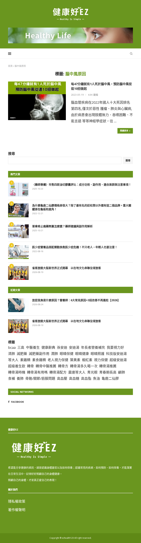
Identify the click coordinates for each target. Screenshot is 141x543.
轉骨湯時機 (16, 372)
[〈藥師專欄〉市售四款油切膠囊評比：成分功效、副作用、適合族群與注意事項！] (18, 189)
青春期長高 (107, 372)
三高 (20, 347)
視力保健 (101, 360)
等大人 (13, 360)
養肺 (20, 378)
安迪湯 (74, 347)
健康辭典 (48, 347)
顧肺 (121, 372)
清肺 (11, 353)
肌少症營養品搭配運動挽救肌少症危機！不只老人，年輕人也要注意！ (74, 247)
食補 (11, 378)
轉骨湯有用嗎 (37, 372)
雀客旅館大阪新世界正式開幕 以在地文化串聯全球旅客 (66, 268)
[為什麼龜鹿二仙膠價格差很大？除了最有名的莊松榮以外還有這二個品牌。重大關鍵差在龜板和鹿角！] (18, 210)
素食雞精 (39, 360)
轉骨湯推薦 (107, 366)
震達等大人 (76, 372)
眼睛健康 (82, 353)
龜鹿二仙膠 (110, 378)
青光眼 (92, 372)
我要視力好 (115, 347)
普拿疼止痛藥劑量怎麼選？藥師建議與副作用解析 (62, 226)
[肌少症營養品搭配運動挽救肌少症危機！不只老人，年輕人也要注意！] (18, 252)
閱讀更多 (124, 130)
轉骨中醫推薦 (46, 366)
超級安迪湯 (118, 360)
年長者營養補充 (93, 347)
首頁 (10, 65)
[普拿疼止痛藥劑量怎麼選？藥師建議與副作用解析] (18, 231)
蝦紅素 (87, 360)
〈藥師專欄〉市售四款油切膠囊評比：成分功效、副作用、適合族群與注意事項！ (81, 184)
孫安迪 (62, 347)
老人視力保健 (58, 360)
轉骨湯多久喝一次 (83, 366)
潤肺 (54, 353)
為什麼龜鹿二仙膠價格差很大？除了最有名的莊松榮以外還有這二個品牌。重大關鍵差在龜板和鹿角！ (81, 207)
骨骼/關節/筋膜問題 (40, 378)
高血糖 (74, 378)
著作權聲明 (16, 510)
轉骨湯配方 (58, 372)
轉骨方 (63, 366)
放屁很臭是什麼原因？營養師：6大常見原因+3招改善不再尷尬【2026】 (76, 300)
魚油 (96, 378)
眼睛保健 (66, 353)
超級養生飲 (16, 366)
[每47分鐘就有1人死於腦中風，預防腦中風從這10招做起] (37, 101)
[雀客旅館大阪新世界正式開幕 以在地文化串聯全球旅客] (18, 273)
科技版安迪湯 (116, 353)
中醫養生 (33, 347)
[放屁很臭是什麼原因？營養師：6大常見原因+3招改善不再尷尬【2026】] (18, 305)
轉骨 (30, 366)
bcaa (12, 347)
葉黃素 (75, 360)
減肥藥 (22, 353)
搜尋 (11, 153)
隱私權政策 (16, 501)
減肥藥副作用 (39, 353)
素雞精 (25, 360)
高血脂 (86, 378)
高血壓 (62, 378)
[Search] (131, 54)
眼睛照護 (97, 353)
